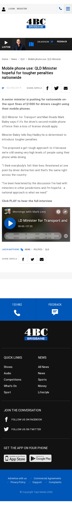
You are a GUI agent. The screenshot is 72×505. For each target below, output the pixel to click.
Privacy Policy (18, 482)
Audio (7, 373)
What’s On (10, 386)
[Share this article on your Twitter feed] (56, 88)
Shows (8, 367)
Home (5, 59)
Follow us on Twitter (26, 429)
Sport (7, 392)
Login (11, 9)
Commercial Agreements (47, 478)
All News (43, 367)
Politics (38, 249)
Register (22, 9)
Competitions (12, 379)
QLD (22, 59)
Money (42, 386)
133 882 (60, 8)
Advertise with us (17, 478)
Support (37, 482)
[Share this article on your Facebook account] (47, 88)
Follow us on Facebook (27, 419)
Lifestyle (43, 392)
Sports (42, 379)
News (14, 59)
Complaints (55, 482)
